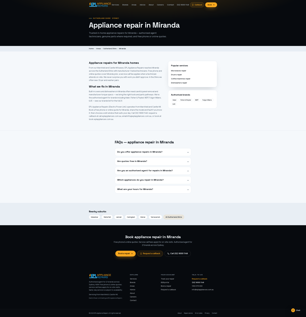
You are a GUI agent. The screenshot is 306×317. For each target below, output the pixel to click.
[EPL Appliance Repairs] (99, 4)
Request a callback (151, 253)
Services (115, 5)
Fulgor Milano (207, 100)
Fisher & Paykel (185, 100)
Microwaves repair (178, 71)
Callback (198, 5)
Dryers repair (176, 74)
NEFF (196, 100)
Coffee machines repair (180, 79)
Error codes (198, 313)
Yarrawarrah (155, 217)
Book (210, 5)
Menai (142, 217)
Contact (170, 5)
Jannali (118, 217)
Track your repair (167, 279)
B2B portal (165, 282)
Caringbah (131, 217)
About (151, 5)
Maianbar (94, 217)
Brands (125, 5)
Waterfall (107, 217)
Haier (174, 100)
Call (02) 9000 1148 (179, 253)
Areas (134, 5)
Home (91, 48)
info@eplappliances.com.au (203, 289)
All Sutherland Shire (174, 217)
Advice (142, 5)
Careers (160, 5)
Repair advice (188, 313)
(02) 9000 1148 (183, 5)
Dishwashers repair (179, 83)
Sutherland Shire (110, 48)
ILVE (174, 104)
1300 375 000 (197, 286)
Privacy (207, 313)
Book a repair (124, 253)
